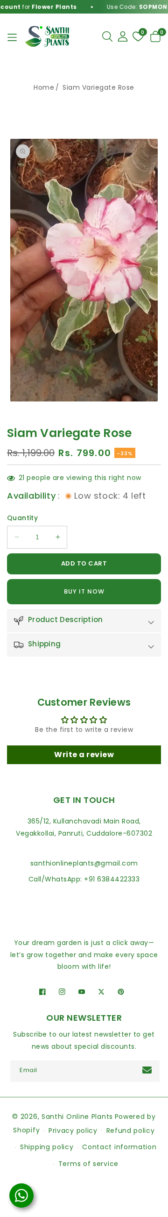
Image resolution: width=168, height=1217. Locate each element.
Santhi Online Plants (77, 1116)
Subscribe (148, 1070)
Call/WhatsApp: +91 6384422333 (84, 879)
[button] (107, 36)
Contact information (119, 1147)
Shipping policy (47, 1147)
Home (44, 87)
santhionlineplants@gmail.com (84, 863)
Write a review (84, 754)
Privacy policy (73, 1130)
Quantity (22, 518)
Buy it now (84, 591)
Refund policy (130, 1130)
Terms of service (88, 1163)
